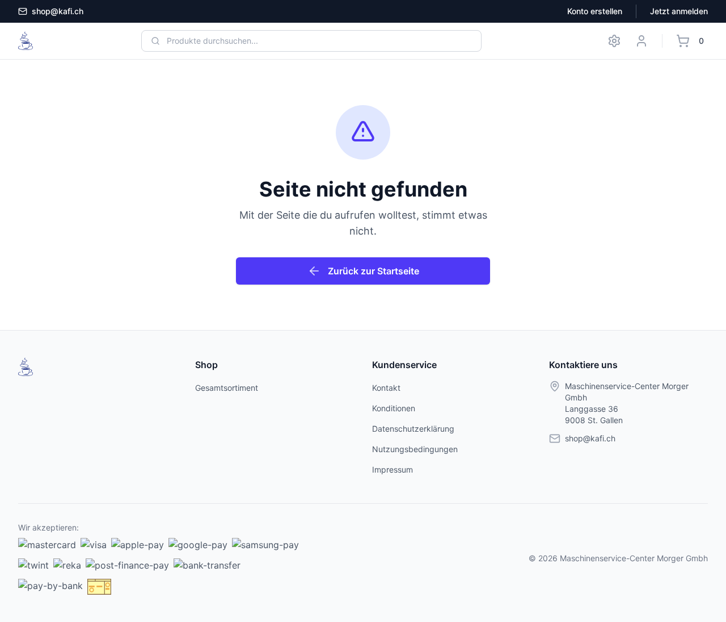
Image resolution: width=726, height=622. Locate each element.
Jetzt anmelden (679, 11)
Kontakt (386, 388)
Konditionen (393, 408)
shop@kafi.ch (57, 11)
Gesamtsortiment (226, 388)
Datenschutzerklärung (413, 428)
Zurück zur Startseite (373, 271)
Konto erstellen (594, 11)
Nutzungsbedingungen (415, 449)
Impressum (392, 469)
